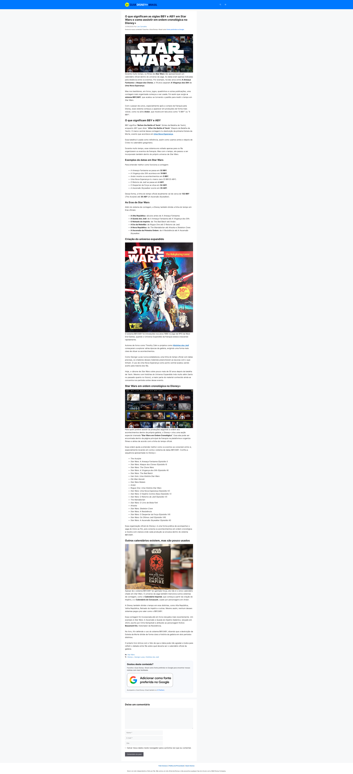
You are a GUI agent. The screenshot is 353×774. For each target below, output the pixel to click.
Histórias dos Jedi (181, 345)
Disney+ (130, 657)
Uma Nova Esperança (163, 134)
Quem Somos (190, 766)
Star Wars (131, 655)
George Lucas (139, 657)
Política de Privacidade (176, 766)
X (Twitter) (160, 690)
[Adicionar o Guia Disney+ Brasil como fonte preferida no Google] (150, 680)
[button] (220, 4)
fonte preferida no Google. (175, 29)
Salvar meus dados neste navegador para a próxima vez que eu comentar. (159, 748)
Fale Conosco (163, 766)
